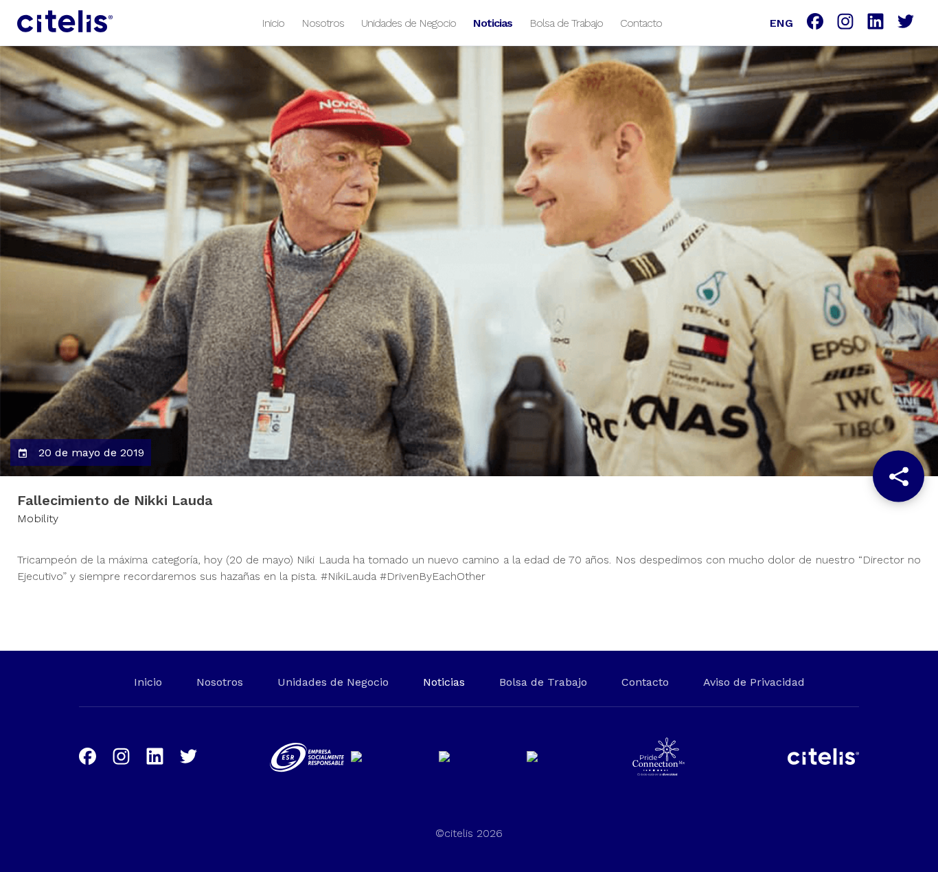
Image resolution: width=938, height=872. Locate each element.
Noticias (492, 23)
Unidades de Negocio (408, 23)
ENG (781, 23)
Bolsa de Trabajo (566, 23)
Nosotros (322, 23)
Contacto (641, 23)
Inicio (273, 23)
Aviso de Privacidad (754, 682)
